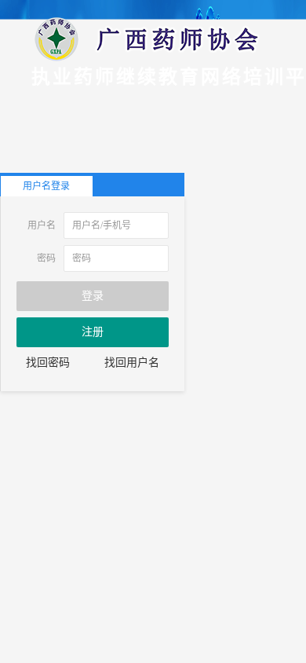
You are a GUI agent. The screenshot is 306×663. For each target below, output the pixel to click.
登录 (93, 296)
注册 (93, 332)
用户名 (41, 225)
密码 (46, 258)
